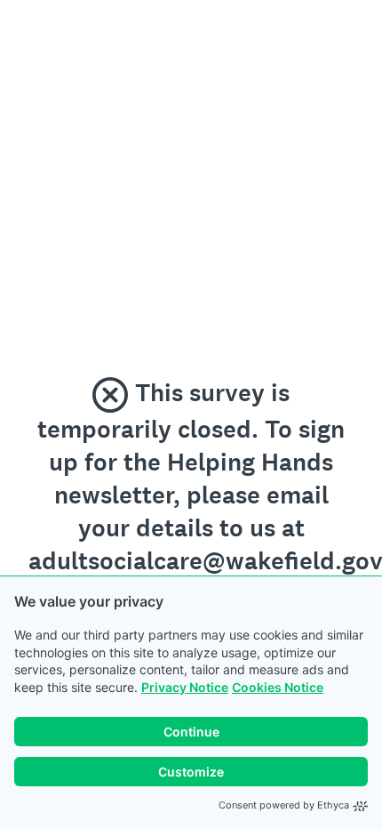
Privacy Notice (184, 687)
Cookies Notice (277, 687)
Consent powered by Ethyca (284, 805)
